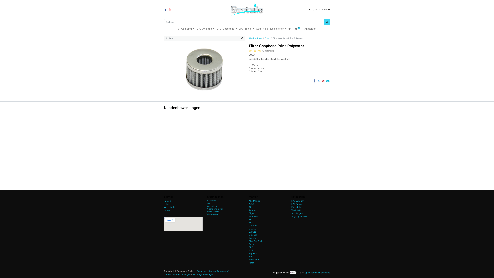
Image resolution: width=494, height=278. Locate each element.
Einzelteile (296, 207)
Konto (167, 210)
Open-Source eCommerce (317, 272)
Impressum (211, 201)
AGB (208, 203)
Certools (253, 225)
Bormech (253, 216)
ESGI (251, 250)
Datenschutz (211, 206)
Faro (251, 256)
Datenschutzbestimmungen (177, 274)
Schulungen (297, 213)
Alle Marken (254, 201)
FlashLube (254, 259)
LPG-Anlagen (297, 201)
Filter (267, 38)
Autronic (253, 210)
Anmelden (310, 28)
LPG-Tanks (296, 204)
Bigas (251, 213)
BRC (251, 219)
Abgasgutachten (299, 216)
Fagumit (253, 253)
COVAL (252, 228)
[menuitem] (178, 29)
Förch (251, 262)
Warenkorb (169, 207)
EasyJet (253, 238)
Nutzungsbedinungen (203, 274)
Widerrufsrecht (212, 211)
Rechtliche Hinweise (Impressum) (213, 271)
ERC (251, 247)
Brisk (251, 222)
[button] (290, 29)
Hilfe (166, 204)
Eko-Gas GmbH (256, 241)
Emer (251, 244)
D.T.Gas (252, 232)
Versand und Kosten (214, 209)
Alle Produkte (255, 38)
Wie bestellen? (212, 214)
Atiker (252, 207)
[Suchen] (327, 22)
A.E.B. (251, 204)
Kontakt (167, 201)
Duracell (253, 235)
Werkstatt (296, 210)
